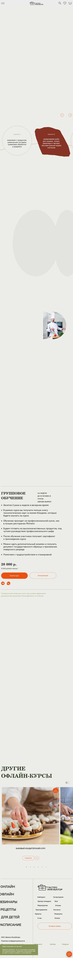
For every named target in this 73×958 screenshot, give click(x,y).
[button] (43, 575)
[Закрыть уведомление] (37, 946)
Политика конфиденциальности (13, 941)
